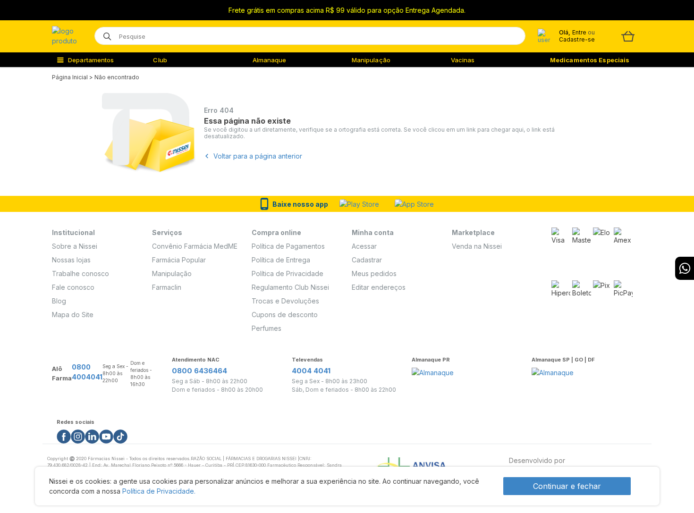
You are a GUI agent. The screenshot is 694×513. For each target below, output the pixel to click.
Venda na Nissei (477, 246)
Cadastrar (367, 260)
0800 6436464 (199, 370)
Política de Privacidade (287, 273)
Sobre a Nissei (74, 246)
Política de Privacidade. (158, 491)
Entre (579, 32)
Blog (59, 301)
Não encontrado (116, 77)
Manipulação (371, 60)
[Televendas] (684, 268)
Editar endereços (379, 287)
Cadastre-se (577, 39)
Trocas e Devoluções (285, 301)
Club (160, 60)
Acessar (364, 246)
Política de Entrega (281, 260)
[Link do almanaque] (433, 370)
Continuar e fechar (567, 486)
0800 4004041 (87, 372)
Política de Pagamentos (288, 246)
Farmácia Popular (179, 260)
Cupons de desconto (285, 315)
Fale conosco (73, 287)
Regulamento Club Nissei (290, 287)
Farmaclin (166, 287)
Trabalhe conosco (80, 273)
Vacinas (463, 60)
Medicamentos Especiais (589, 60)
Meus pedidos (374, 273)
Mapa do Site (72, 315)
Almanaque (270, 60)
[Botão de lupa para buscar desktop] (104, 33)
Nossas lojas (71, 260)
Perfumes (266, 328)
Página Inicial (70, 77)
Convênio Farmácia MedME (194, 246)
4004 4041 (311, 370)
